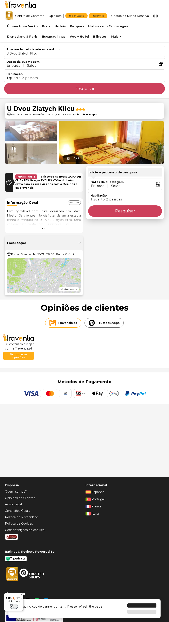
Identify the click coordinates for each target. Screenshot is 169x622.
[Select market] (155, 16)
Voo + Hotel (79, 36)
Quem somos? (16, 491)
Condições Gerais (17, 511)
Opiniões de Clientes (20, 498)
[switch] (14, 606)
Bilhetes (100, 36)
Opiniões (55, 16)
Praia (46, 26)
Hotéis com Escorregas (108, 26)
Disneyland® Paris (22, 36)
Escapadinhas (54, 36)
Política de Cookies (19, 523)
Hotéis (60, 26)
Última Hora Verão (22, 26)
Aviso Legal (13, 504)
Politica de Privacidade (21, 517)
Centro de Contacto (30, 16)
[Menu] (20, 595)
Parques (77, 26)
